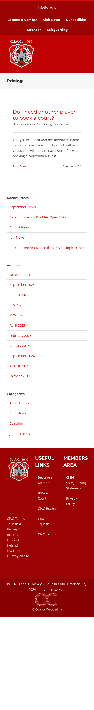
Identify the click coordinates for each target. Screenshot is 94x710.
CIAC (14, 584)
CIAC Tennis (47, 534)
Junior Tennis (20, 433)
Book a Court (43, 496)
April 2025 (17, 325)
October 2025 (20, 274)
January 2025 (19, 345)
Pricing (64, 124)
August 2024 (19, 366)
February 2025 (20, 335)
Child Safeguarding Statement (75, 482)
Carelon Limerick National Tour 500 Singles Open (47, 248)
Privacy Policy (71, 501)
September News (23, 207)
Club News (18, 413)
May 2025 (17, 315)
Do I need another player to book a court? (44, 115)
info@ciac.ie (47, 7)
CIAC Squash (43, 521)
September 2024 (22, 356)
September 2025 (22, 284)
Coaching (17, 423)
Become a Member (45, 480)
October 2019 (20, 376)
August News (20, 227)
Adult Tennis (19, 403)
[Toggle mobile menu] (85, 53)
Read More (20, 166)
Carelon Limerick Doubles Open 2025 (38, 217)
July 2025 (16, 305)
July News (17, 237)
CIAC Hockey (47, 508)
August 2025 (19, 295)
